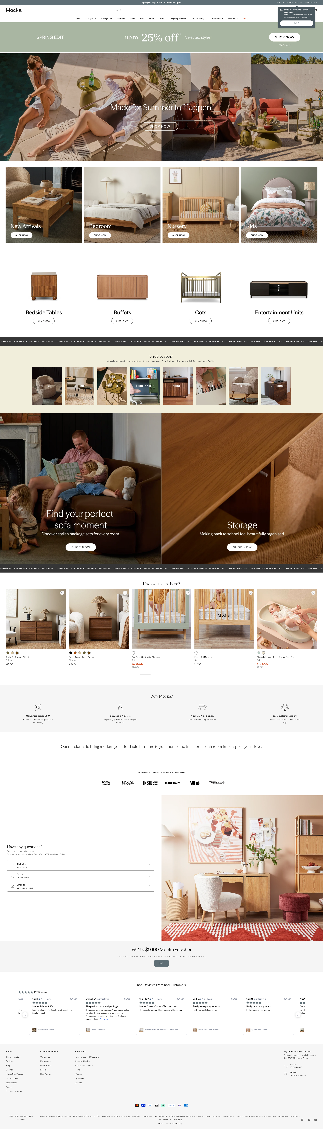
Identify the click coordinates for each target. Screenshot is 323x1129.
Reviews (9, 1061)
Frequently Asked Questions (87, 1057)
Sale (244, 19)
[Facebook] (309, 1120)
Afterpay (78, 1074)
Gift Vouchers (12, 1078)
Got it (296, 23)
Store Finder (11, 1083)
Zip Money (79, 1078)
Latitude (78, 1083)
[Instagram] (302, 1120)
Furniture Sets (217, 19)
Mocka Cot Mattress (203, 657)
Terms (77, 1070)
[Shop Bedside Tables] (44, 292)
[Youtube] (315, 1120)
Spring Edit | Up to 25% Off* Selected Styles (161, 2)
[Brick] (75, 653)
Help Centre (45, 1074)
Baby (132, 19)
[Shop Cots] (201, 292)
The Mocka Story (13, 1057)
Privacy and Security (84, 1065)
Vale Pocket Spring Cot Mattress (146, 657)
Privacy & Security (174, 1123)
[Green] (259, 653)
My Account (45, 1061)
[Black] (70, 653)
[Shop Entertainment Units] (279, 292)
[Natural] (12, 653)
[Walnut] (17, 653)
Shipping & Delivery (83, 1061)
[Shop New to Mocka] (44, 205)
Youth (151, 19)
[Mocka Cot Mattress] (224, 619)
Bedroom (121, 19)
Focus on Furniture (14, 1091)
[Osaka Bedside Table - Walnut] (99, 619)
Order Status (45, 1065)
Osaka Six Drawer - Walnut (17, 657)
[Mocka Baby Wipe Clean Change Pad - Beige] (287, 619)
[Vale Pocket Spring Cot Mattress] (161, 619)
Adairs (8, 1087)
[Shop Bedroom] (122, 205)
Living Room (91, 19)
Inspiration (233, 19)
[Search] (118, 10)
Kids (142, 19)
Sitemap (9, 1070)
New (78, 19)
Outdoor (162, 19)
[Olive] (8, 653)
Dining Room (106, 19)
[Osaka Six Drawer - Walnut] (36, 619)
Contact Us (45, 1057)
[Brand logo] (106, 782)
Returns (43, 1070)
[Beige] (263, 653)
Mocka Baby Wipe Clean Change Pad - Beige (276, 657)
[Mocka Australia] (14, 10)
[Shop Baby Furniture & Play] (201, 205)
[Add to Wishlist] (62, 593)
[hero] (161, 37)
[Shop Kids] (279, 205)
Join (161, 963)
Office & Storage (198, 19)
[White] (133, 653)
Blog (8, 1065)
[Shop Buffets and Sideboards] (122, 292)
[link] (54, 1030)
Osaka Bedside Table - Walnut (82, 657)
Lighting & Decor (178, 19)
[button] (25, 1014)
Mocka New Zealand (14, 1074)
